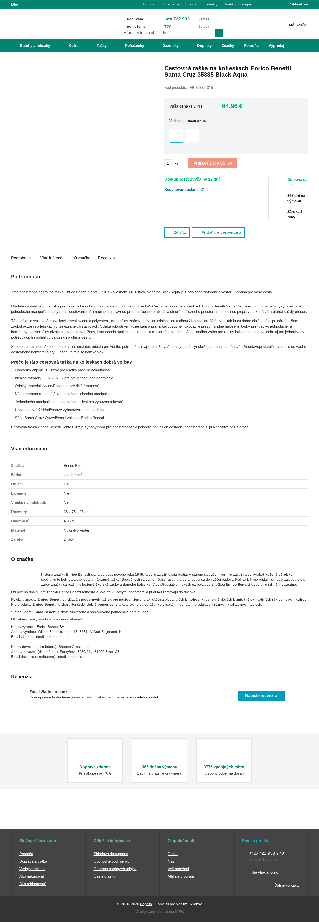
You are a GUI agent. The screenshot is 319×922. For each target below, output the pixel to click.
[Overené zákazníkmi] (101, 820)
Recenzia (106, 258)
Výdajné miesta (32, 869)
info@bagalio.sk (263, 872)
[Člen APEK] (27, 820)
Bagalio (146, 904)
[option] (176, 135)
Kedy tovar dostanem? (184, 189)
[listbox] (236, 136)
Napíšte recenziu (261, 695)
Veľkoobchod (178, 869)
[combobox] (167, 33)
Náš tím (174, 861)
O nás (173, 854)
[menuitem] (30, 45)
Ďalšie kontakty (287, 885)
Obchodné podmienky (112, 861)
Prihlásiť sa (298, 4)
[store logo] (42, 24)
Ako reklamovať (32, 884)
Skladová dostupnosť (111, 854)
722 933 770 (177, 22)
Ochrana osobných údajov (115, 869)
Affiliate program (181, 876)
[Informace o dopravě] (300, 184)
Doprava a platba (33, 861)
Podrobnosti (22, 258)
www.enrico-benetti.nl (69, 619)
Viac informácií (53, 258)
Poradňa (26, 854)
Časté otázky (104, 876)
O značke (82, 258)
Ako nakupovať (31, 876)
